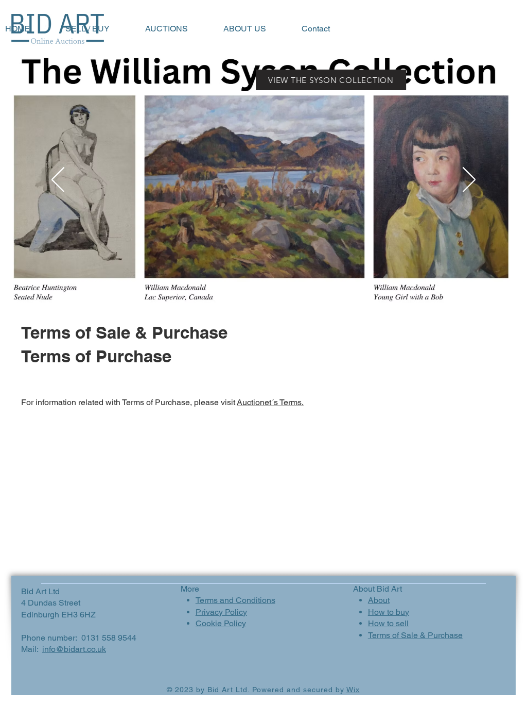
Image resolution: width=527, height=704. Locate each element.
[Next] (469, 180)
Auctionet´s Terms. (270, 402)
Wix (353, 689)
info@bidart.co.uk (74, 649)
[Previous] (57, 180)
